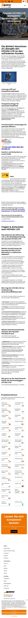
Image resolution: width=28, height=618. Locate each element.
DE (25, 1)
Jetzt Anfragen (14, 531)
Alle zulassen (14, 611)
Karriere (5, 570)
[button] (25, 5)
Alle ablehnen (14, 613)
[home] (6, 5)
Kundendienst (6, 578)
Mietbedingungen (7, 583)
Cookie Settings (14, 616)
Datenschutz (6, 588)
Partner (5, 573)
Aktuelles (5, 568)
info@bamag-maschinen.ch (8, 221)
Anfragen (6, 555)
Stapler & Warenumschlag (9, 550)
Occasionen (6, 553)
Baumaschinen (7, 548)
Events (5, 565)
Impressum (6, 585)
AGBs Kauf (6, 558)
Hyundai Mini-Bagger (19, 211)
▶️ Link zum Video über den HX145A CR (12, 148)
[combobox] (24, 1)
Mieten (5, 581)
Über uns (5, 563)
